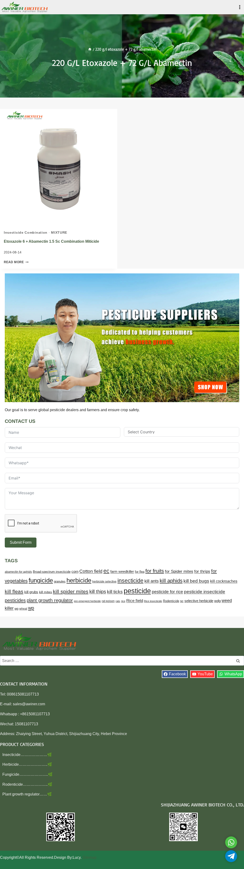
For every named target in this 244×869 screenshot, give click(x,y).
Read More (16, 262)
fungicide (41, 580)
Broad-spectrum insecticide (52, 571)
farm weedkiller (122, 571)
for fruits (154, 571)
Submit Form (20, 542)
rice (123, 601)
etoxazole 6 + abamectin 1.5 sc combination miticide (51, 241)
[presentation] (58, 167)
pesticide (137, 591)
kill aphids (171, 581)
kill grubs (31, 592)
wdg (217, 601)
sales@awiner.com (29, 704)
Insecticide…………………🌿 (27, 755)
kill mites (45, 592)
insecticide (130, 581)
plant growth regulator (50, 600)
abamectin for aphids (18, 571)
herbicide (78, 580)
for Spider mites (179, 571)
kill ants (151, 580)
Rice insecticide (153, 601)
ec (106, 571)
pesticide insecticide (204, 591)
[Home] (90, 49)
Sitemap (89, 857)
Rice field (134, 600)
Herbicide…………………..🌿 (27, 764)
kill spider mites (70, 591)
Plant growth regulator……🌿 (27, 794)
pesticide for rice (167, 591)
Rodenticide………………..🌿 (27, 784)
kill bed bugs (196, 580)
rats (118, 601)
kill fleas (14, 591)
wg (16, 608)
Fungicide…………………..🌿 (27, 774)
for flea (139, 571)
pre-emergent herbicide (87, 601)
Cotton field (90, 571)
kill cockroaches (223, 581)
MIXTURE (59, 232)
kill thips (97, 591)
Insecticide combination (25, 232)
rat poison (108, 601)
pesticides (15, 600)
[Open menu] (239, 7)
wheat (23, 608)
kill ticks (115, 591)
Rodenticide (171, 601)
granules (60, 581)
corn (74, 571)
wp (31, 608)
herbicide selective (104, 581)
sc (181, 601)
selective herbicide (198, 601)
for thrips (202, 571)
